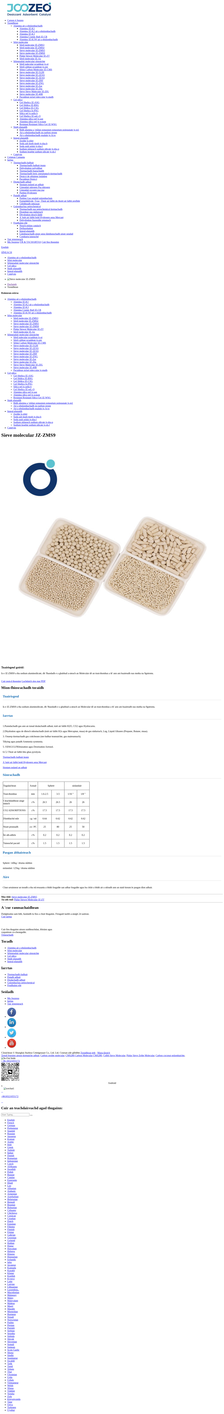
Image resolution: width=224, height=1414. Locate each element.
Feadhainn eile (20, 223)
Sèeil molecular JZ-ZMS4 (32, 47)
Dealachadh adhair (22, 182)
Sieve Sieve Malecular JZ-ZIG (34, 91)
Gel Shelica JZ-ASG (29, 102)
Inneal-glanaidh (20, 138)
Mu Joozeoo (13, 242)
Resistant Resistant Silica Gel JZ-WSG (38, 124)
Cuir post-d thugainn (11, 681)
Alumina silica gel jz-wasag (33, 121)
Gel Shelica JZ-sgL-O (30, 116)
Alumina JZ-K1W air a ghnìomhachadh (39, 39)
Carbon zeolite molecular (52, 1055)
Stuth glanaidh (20, 127)
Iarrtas (10, 160)
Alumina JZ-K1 (27, 28)
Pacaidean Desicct (28, 179)
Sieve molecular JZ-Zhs (31, 88)
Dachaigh (12, 284)
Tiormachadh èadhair (23, 162)
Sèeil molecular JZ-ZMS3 (32, 45)
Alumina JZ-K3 (27, 34)
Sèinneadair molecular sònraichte (29, 61)
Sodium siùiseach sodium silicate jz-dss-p (39, 149)
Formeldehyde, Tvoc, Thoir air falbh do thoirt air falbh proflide (50, 201)
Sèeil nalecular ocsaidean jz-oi (34, 64)
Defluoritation (26, 228)
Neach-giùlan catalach (30, 225)
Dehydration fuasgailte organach (35, 220)
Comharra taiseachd (29, 236)
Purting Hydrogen (28, 192)
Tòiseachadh (7, 935)
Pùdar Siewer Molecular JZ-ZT (35, 56)
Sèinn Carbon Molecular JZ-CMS (36, 69)
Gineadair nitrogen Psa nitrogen (35, 187)
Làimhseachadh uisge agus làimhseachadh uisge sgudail (46, 234)
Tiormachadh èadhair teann (33, 165)
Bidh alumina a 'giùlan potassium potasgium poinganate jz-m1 (49, 130)
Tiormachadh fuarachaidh (32, 171)
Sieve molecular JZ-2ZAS (32, 75)
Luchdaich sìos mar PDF (34, 681)
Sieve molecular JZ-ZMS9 (32, 53)
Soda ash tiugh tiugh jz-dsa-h (33, 143)
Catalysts (17, 154)
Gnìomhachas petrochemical (27, 206)
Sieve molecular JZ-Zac (31, 86)
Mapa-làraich (103, 1052)
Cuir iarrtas (6, 916)
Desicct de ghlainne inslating (33, 176)
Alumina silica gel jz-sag (31, 119)
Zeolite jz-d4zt (26, 140)
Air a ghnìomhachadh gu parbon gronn (38, 132)
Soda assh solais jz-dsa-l (31, 146)
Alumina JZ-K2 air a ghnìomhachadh (37, 31)
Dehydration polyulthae (31, 168)
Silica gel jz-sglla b (29, 113)
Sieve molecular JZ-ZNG (32, 83)
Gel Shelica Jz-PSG (29, 110)
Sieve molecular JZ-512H (32, 72)
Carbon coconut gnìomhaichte (170, 1055)
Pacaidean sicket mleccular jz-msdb (36, 97)
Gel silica (17, 99)
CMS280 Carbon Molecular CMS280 (84, 1055)
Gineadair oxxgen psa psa (32, 190)
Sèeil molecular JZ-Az (30, 58)
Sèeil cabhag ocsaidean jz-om (34, 67)
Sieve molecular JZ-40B (31, 94)
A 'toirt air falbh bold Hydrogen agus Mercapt (41, 217)
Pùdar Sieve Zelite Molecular (140, 1055)
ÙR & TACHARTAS (30, 242)
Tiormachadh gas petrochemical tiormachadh (41, 209)
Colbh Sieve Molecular (114, 1055)
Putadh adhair (20, 195)
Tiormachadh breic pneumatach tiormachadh (41, 173)
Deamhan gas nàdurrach (31, 212)
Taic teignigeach (15, 239)
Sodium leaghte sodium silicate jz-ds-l (38, 151)
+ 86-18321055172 (10, 1061)
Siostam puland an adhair (32, 184)
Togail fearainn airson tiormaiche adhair (20, 1055)
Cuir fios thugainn (50, 242)
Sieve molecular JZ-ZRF (31, 80)
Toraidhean (12, 23)
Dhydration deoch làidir (31, 214)
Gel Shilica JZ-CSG (29, 108)
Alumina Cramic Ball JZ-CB (33, 36)
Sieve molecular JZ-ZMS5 (32, 50)
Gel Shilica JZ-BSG (29, 105)
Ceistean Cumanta (16, 157)
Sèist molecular (20, 42)
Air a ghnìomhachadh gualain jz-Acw (38, 135)
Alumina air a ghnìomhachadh (28, 25)
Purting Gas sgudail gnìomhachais (36, 198)
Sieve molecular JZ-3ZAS (32, 77)
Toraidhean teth (87, 1052)
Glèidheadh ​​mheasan (30, 203)
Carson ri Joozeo (15, 20)
